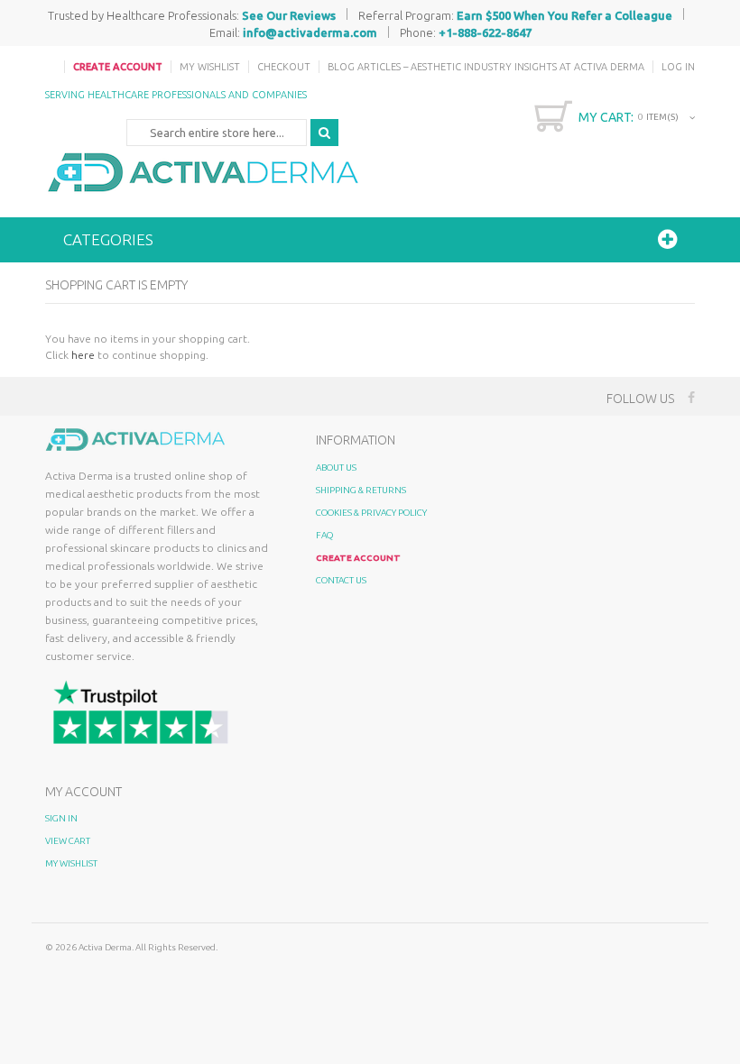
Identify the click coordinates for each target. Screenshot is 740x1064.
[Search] (324, 132)
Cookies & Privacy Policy (371, 513)
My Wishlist (210, 66)
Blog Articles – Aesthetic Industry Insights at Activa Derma (486, 66)
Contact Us (341, 580)
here (83, 355)
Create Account (117, 66)
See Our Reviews (289, 15)
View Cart (67, 841)
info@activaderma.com (310, 32)
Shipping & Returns (361, 490)
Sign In (61, 818)
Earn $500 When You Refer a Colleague (564, 15)
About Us (336, 467)
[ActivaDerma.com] (203, 172)
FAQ (324, 535)
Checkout (283, 66)
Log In (678, 66)
